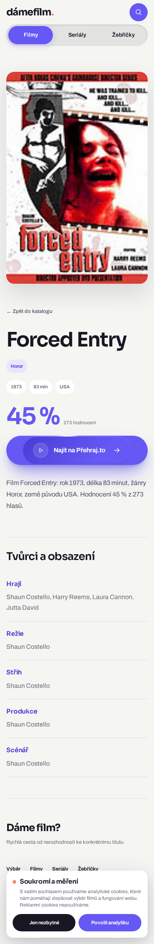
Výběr (13, 869)
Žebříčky (123, 35)
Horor (17, 366)
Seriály (77, 35)
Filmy (31, 35)
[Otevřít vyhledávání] (139, 12)
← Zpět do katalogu (29, 311)
